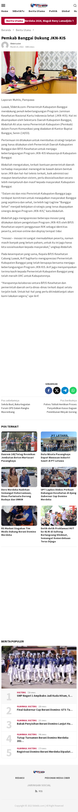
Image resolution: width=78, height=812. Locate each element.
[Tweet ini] (56, 390)
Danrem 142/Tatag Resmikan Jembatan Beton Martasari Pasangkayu (18, 457)
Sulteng (21, 692)
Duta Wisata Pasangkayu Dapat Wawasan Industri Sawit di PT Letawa (55, 457)
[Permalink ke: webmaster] (5, 44)
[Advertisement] (39, 340)
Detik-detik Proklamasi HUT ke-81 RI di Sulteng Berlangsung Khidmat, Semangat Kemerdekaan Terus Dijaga (57, 535)
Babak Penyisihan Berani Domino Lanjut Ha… (45, 723)
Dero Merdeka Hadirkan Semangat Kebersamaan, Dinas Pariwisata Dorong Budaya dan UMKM (16, 494)
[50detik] (39, 5)
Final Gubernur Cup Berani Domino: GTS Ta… (45, 709)
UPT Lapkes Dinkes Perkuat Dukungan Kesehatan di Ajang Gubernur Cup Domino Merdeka (58, 494)
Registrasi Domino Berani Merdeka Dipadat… (45, 751)
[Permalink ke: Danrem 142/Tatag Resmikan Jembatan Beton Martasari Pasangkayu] (19, 442)
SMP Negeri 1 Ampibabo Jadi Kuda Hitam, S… (44, 695)
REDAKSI (19, 777)
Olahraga (22, 706)
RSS (40, 791)
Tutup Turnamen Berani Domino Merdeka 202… (42, 739)
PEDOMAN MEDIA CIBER (57, 777)
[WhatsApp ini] (73, 390)
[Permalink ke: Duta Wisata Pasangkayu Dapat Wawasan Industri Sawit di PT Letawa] (59, 442)
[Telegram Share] (65, 390)
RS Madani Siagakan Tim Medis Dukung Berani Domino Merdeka (18, 531)
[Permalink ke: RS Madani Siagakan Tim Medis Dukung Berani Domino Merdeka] (19, 516)
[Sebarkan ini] (48, 390)
